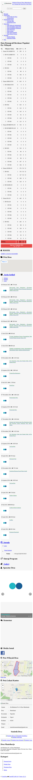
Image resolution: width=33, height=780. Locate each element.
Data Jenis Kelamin (12, 32)
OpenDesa (4, 776)
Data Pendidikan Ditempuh (14, 28)
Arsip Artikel (9, 275)
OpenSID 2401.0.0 (14, 776)
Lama (5, 546)
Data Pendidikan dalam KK (14, 26)
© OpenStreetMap (24, 675)
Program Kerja (7, 761)
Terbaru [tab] (6, 278)
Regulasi (6, 35)
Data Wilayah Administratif (14, 25)
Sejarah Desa (10, 18)
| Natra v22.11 (22, 776)
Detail (9, 700)
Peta (5, 39)
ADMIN (3, 253)
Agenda (6, 542)
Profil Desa (7, 15)
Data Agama (10, 31)
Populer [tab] (6, 279)
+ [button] (2, 663)
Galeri (6, 564)
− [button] (2, 665)
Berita (5, 770)
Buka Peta (3, 677)
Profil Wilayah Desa (12, 16)
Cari (24, 8)
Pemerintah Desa (11, 22)
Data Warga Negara (12, 34)
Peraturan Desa (8, 767)
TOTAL (3, 241)
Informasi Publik (11, 38)
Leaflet (18, 675)
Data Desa (6, 24)
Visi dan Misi (10, 21)
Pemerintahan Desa (9, 19)
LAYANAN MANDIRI (11, 253)
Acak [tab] (5, 281)
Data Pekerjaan (11, 29)
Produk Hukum (11, 36)
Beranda (6, 14)
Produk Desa (7, 764)
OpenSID (30, 675)
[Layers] (30, 663)
